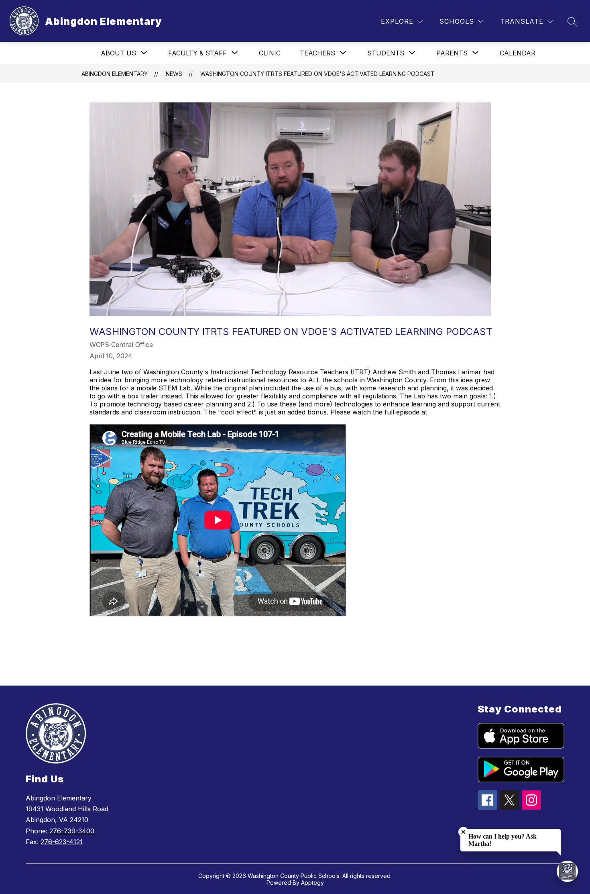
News (174, 73)
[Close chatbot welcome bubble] (463, 832)
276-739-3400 (71, 831)
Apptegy (312, 882)
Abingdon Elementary (114, 73)
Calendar (517, 53)
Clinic (270, 53)
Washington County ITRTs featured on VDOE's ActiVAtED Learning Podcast (317, 73)
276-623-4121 (62, 842)
